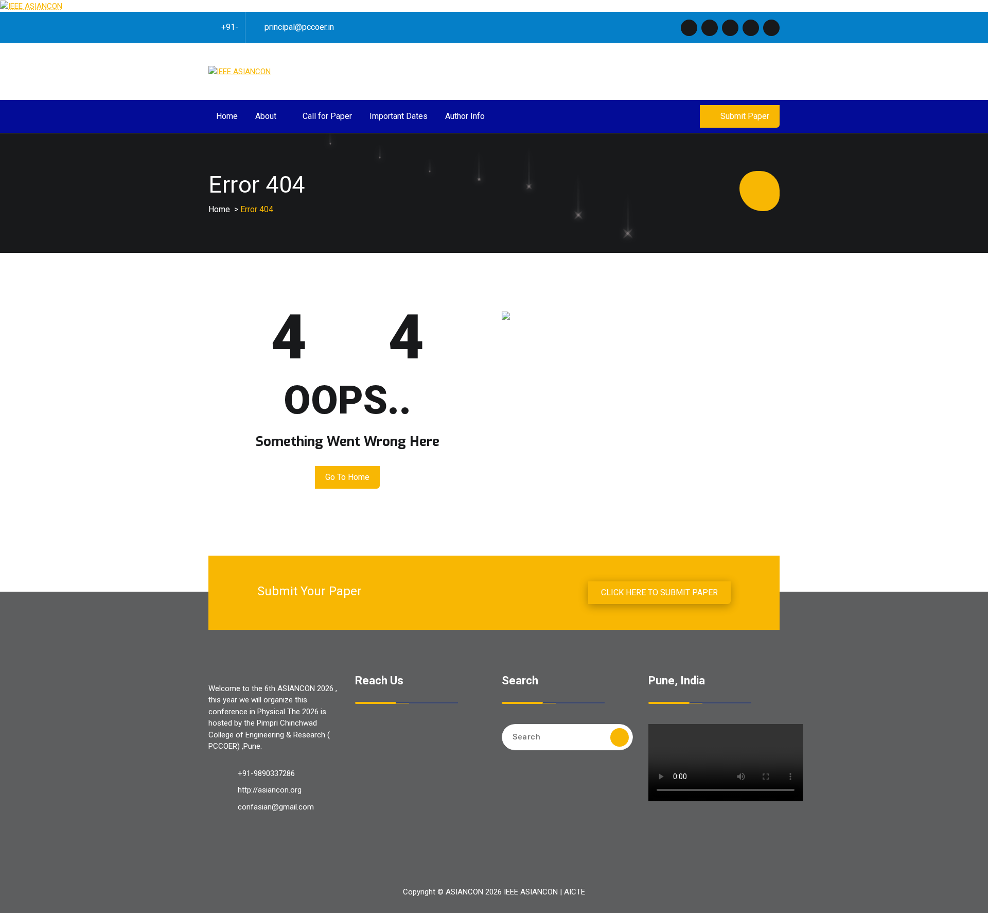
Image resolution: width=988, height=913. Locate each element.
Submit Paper (744, 116)
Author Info (465, 116)
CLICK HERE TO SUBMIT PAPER (659, 592)
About (265, 116)
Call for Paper (327, 116)
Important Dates (398, 116)
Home (227, 116)
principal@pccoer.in (299, 27)
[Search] (619, 737)
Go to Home (347, 477)
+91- (229, 27)
